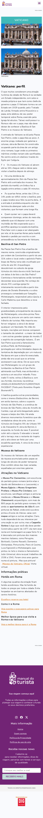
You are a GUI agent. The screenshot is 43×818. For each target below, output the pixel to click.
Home (20, 729)
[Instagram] (16, 717)
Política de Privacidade (20, 738)
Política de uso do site (20, 742)
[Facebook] (21, 717)
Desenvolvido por (21, 797)
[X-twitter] (26, 717)
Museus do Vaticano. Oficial (16, 563)
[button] (39, 3)
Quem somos (20, 733)
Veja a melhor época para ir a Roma (18, 624)
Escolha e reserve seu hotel (14, 599)
